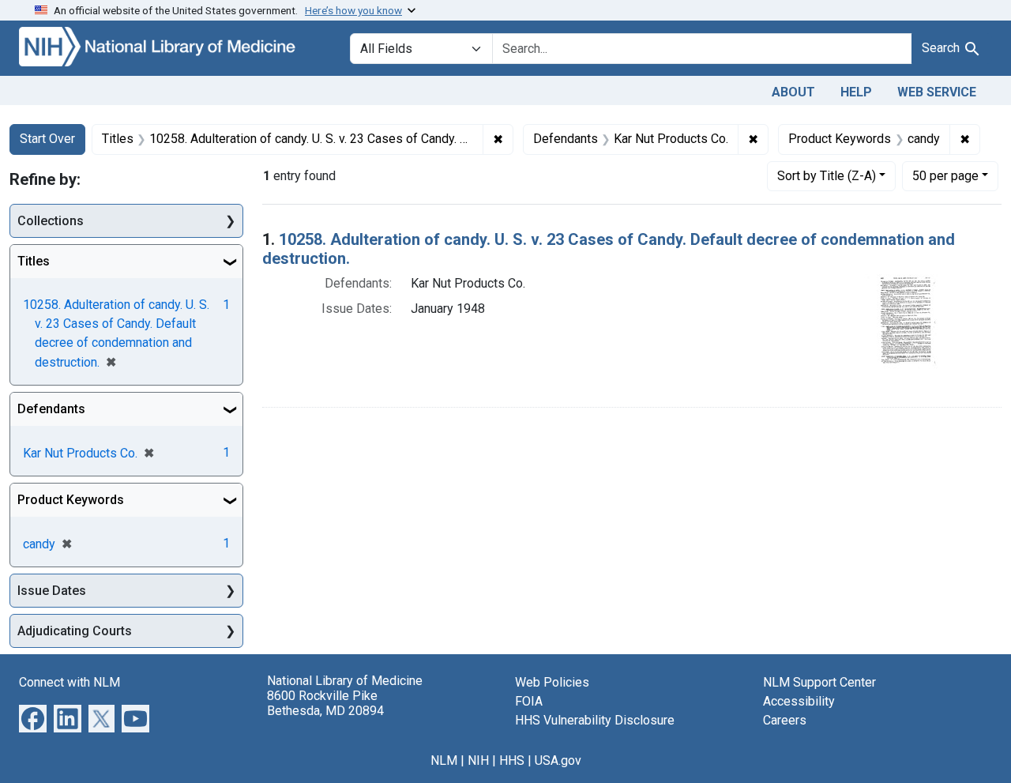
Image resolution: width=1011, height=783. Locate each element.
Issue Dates (51, 590)
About (793, 92)
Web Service (936, 92)
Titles (33, 261)
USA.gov (558, 760)
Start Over (47, 138)
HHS (511, 760)
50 (945, 175)
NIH (478, 760)
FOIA (529, 701)
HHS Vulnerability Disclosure (595, 720)
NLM (443, 760)
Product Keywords (70, 499)
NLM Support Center (819, 682)
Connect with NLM (69, 682)
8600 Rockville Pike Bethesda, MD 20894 (325, 703)
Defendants (51, 408)
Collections (50, 220)
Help (856, 92)
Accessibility (799, 701)
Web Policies (552, 682)
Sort (826, 175)
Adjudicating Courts (74, 630)
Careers (784, 720)
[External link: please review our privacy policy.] (33, 717)
